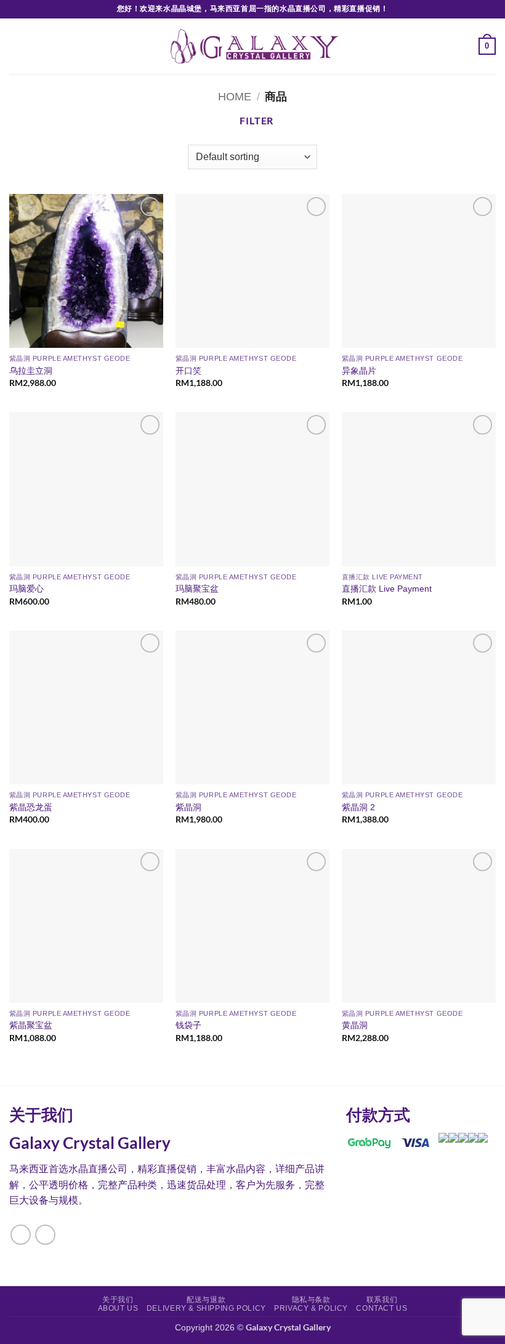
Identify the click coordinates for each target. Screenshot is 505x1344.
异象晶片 (359, 371)
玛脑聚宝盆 (197, 589)
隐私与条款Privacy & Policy (311, 1304)
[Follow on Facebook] (20, 1235)
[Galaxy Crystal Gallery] (253, 46)
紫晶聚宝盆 (30, 1025)
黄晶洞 (355, 1025)
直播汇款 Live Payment (387, 589)
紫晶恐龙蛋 (30, 807)
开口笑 (188, 371)
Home (234, 96)
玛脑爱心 (26, 589)
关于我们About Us (118, 1304)
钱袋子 (188, 1025)
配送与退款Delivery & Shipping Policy (206, 1304)
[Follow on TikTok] (45, 1235)
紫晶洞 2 (358, 807)
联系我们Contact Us (381, 1304)
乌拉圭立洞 (30, 371)
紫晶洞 (188, 807)
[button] (16, 46)
